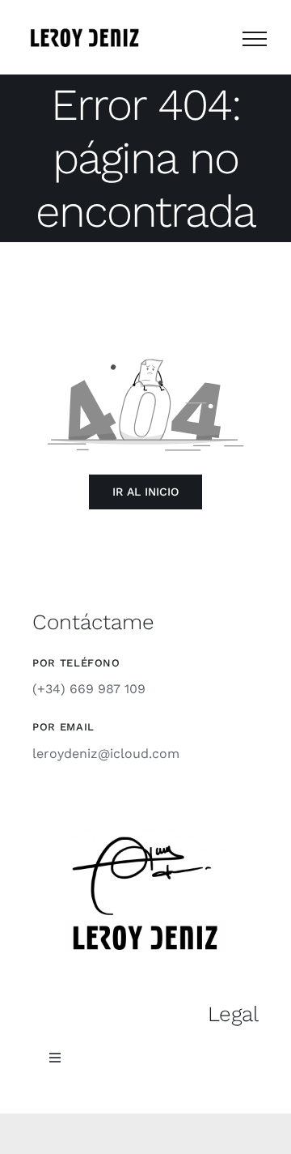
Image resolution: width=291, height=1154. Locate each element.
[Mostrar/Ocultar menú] (254, 39)
